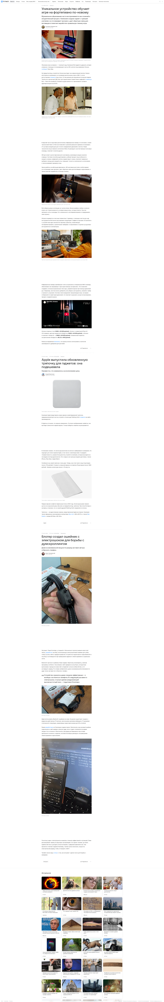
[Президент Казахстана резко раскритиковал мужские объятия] (51, 927)
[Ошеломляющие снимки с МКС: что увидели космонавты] (51, 948)
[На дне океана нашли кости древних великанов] (71, 948)
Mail (2, 1001)
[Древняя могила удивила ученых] (71, 886)
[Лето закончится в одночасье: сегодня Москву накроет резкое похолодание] (112, 906)
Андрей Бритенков (49, 374)
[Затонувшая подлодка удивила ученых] (112, 989)
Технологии (63, 533)
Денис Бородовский (50, 553)
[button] (67, 44)
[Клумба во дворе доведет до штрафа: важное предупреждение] (51, 989)
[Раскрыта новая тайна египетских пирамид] (71, 927)
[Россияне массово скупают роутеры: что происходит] (92, 989)
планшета (53, 77)
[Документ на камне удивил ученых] (112, 927)
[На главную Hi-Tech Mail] (6, 1)
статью (56, 852)
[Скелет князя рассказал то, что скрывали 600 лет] (71, 989)
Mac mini (71, 514)
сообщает (44, 69)
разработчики (49, 727)
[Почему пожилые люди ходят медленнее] (92, 968)
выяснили (57, 341)
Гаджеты (51, 5)
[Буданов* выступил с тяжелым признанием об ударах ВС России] (71, 968)
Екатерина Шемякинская (51, 26)
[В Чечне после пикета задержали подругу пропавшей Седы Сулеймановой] (92, 886)
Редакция (120, 1001)
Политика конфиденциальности (156, 1001)
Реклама (11, 1001)
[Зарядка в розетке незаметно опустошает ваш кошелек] (51, 968)
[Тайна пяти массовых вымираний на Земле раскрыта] (51, 886)
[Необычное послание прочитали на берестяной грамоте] (112, 968)
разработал (49, 652)
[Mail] (2, 1)
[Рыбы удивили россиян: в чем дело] (92, 927)
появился (82, 417)
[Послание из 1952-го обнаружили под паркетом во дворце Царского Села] (92, 906)
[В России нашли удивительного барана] (92, 948)
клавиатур (89, 79)
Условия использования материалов (130, 1001)
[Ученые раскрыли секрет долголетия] (112, 886)
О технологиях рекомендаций (143, 1001)
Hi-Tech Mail (56, 356)
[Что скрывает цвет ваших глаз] (71, 906)
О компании (6, 1001)
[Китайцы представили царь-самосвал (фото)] (112, 948)
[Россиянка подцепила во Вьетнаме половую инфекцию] (51, 906)
